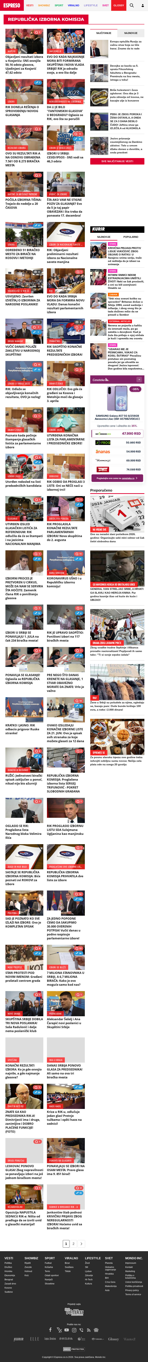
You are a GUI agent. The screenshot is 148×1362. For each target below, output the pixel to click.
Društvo (8, 1267)
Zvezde (28, 1267)
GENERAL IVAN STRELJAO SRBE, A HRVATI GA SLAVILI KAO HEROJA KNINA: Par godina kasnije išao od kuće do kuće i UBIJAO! (116, 594)
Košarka (49, 1267)
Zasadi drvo (10, 1283)
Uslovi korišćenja (133, 1282)
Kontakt (129, 1267)
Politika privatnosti (134, 1286)
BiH (107, 1278)
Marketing (130, 1271)
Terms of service (133, 1294)
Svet (109, 1258)
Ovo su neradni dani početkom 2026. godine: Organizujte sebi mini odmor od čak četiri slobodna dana (117, 538)
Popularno (130, 237)
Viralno (71, 1258)
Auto (107, 1290)
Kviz (27, 1275)
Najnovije (131, 33)
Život (87, 1263)
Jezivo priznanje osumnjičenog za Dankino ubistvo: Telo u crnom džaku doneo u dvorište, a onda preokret (126, 145)
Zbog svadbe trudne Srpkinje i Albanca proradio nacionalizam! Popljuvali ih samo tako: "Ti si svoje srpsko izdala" (116, 651)
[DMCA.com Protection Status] (74, 1349)
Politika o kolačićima (130, 1276)
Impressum (130, 1263)
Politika (8, 1263)
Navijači (49, 1279)
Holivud (28, 1271)
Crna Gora (110, 1282)
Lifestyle (93, 1258)
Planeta (109, 1263)
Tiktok (68, 1271)
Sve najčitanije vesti (117, 161)
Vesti (9, 1258)
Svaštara (69, 1267)
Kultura (88, 1283)
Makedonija (111, 1286)
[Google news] (96, 1330)
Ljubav (88, 1271)
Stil (86, 1267)
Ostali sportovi (52, 1275)
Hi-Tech (89, 1279)
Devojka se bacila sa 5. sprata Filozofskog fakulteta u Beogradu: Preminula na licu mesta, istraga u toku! (125, 72)
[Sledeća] (81, 1244)
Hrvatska (109, 1274)
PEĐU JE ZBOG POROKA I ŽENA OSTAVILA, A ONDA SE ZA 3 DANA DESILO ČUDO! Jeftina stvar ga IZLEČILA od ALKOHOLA (126, 121)
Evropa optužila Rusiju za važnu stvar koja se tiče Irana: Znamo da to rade (126, 45)
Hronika (8, 1271)
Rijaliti (28, 1263)
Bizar (67, 1263)
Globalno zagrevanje (110, 1268)
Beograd (9, 1279)
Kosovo (8, 1288)
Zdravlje (89, 1275)
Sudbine (9, 1292)
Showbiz (31, 1258)
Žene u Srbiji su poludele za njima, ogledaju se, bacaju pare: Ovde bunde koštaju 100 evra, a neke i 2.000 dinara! (117, 706)
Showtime (50, 1283)
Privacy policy (132, 1290)
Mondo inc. (134, 1258)
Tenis (47, 1271)
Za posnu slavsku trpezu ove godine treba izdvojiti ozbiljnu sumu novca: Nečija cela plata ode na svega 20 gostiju (116, 761)
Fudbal (48, 1263)
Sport (50, 1258)
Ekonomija (10, 1275)
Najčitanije (103, 33)
